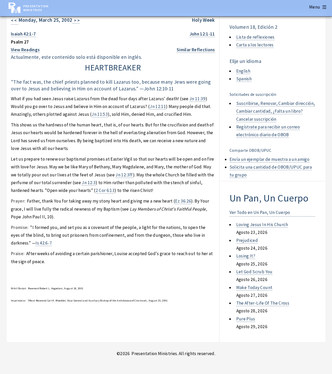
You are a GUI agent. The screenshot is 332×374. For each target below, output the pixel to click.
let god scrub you (254, 272)
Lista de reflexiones (255, 37)
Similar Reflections (196, 50)
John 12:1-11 (202, 34)
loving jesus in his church (262, 224)
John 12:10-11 (159, 88)
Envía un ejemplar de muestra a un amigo (270, 159)
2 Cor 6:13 (105, 190)
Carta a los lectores (255, 45)
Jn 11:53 (100, 114)
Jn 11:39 (197, 99)
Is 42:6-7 (44, 243)
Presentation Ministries (36, 8)
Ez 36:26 (183, 201)
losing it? (245, 256)
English (243, 71)
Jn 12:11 (158, 106)
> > (76, 20)
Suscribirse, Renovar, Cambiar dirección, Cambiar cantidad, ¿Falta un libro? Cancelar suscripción (275, 111)
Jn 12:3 (88, 182)
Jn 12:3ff (124, 175)
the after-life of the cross (262, 303)
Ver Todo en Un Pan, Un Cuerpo (260, 212)
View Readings (25, 50)
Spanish (244, 79)
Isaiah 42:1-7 (23, 34)
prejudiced (247, 240)
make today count (254, 287)
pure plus (245, 319)
